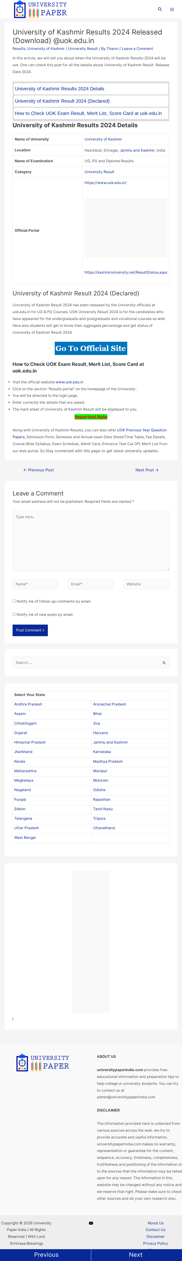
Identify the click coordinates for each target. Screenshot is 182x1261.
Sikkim (19, 809)
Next (135, 1254)
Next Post (147, 470)
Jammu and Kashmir (137, 150)
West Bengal (25, 837)
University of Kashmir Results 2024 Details (59, 88)
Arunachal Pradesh (109, 704)
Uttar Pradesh (26, 828)
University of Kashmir (46, 48)
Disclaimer (155, 1236)
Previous (46, 1254)
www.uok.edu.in (69, 382)
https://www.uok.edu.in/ (106, 182)
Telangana (23, 818)
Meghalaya (23, 780)
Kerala (19, 761)
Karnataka (102, 751)
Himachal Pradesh (30, 742)
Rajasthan (101, 799)
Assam (20, 713)
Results (19, 48)
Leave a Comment (137, 48)
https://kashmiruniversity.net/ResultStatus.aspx (126, 272)
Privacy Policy (155, 1243)
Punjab (20, 799)
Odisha (99, 790)
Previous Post (38, 470)
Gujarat (20, 733)
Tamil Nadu (103, 809)
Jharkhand (23, 751)
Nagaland (22, 790)
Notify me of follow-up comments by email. (54, 601)
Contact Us (155, 1229)
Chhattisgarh (25, 723)
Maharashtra (25, 771)
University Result (83, 48)
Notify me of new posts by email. (45, 614)
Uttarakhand (104, 828)
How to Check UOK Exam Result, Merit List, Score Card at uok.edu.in (88, 113)
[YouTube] (91, 1223)
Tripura (99, 818)
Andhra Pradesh (28, 704)
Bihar (97, 713)
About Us (156, 1223)
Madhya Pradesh (108, 761)
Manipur (100, 771)
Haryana (100, 733)
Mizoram (100, 780)
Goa (96, 723)
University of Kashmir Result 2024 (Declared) (62, 101)
